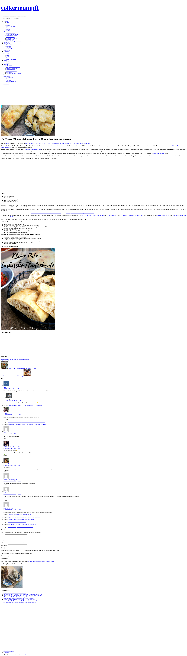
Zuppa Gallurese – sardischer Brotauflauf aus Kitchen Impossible (19, 598)
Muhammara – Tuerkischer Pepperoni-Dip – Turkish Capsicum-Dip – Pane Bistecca (27, 424)
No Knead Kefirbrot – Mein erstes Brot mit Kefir (93, 215)
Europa (8, 25)
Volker (7, 143)
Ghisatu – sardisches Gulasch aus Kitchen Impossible (16, 596)
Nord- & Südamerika (11, 26)
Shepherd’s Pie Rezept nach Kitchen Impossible (15, 593)
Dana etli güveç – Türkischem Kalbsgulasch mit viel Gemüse (80, 213)
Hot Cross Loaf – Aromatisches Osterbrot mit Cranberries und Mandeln (20, 602)
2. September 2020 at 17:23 (10, 481)
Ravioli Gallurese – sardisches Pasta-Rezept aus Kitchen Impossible (19, 599)
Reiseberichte (9, 44)
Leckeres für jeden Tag (11, 38)
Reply (18, 388)
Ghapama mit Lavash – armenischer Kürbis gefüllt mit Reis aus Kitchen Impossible (23, 594)
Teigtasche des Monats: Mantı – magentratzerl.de (19, 514)
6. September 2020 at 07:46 (10, 509)
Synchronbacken (10, 39)
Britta (5, 432)
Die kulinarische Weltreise (12, 35)
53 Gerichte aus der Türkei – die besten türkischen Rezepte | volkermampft (25, 405)
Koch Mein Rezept (10, 37)
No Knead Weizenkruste (112, 215)
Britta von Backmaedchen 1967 (11, 479)
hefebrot (11, 359)
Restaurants (6, 42)
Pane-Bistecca (7, 413)
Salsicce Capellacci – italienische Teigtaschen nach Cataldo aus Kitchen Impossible (23, 595)
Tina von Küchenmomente (10, 463)
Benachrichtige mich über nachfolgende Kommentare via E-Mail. (17, 553)
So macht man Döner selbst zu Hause (17, 522)
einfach (2, 359)
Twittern (2, 360)
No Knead (16, 359)
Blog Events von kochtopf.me (13, 34)
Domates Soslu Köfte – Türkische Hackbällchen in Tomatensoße (46, 213)
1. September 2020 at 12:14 (10, 414)
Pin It (9, 360)
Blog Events (6, 31)
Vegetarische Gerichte (85, 143)
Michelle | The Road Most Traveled (12, 446)
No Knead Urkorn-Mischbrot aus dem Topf (132, 215)
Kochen (8, 30)
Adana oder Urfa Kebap (171, 145)
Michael (5, 492)
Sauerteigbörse (7, 50)
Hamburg (8, 46)
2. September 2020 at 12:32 (10, 433)
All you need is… (10, 33)
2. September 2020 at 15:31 (10, 448)
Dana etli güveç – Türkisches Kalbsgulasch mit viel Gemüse (22, 368)
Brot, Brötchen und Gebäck (44, 143)
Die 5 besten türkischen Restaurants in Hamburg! (12, 376)
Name (2, 542)
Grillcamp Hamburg (11, 48)
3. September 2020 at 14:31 (10, 494)
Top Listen (8, 47)
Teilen (6, 360)
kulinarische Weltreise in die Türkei (33, 149)
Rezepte (5, 27)
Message (3, 540)
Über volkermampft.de (9, 651)
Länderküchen (7, 21)
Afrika (7, 22)
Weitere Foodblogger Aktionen (13, 41)
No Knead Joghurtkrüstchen (162, 215)
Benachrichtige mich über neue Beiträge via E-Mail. (14, 556)
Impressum (6, 51)
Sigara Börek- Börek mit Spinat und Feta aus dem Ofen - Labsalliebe (24, 517)
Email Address (4, 545)
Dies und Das (7, 43)
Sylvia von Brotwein (8, 508)
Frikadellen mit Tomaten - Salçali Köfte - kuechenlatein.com (22, 524)
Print (12, 360)
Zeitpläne (27, 359)
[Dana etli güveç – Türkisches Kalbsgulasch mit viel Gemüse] (4, 368)
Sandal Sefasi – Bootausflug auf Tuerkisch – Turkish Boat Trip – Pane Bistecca (26, 422)
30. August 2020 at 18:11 (12, 400)
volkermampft (20, 7)
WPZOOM (26, 654)
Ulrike (5, 387)
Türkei (77, 143)
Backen (8, 29)
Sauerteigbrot (22, 359)
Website (2, 548)
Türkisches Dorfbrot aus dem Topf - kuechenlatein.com (21, 519)
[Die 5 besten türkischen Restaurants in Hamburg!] (27, 376)
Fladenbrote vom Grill (158, 153)
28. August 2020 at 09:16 (9, 388)
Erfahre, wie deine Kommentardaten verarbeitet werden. (41, 561)
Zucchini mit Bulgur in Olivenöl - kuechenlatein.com (20, 527)
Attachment (3, 550)
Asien (7, 23)
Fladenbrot (6, 359)
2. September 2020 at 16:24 (10, 465)
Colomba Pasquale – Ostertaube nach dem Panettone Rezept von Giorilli (20, 600)
